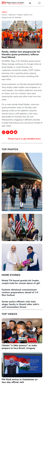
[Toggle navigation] (39, 3)
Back (5, 12)
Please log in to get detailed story (24, 139)
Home (4, 14)
